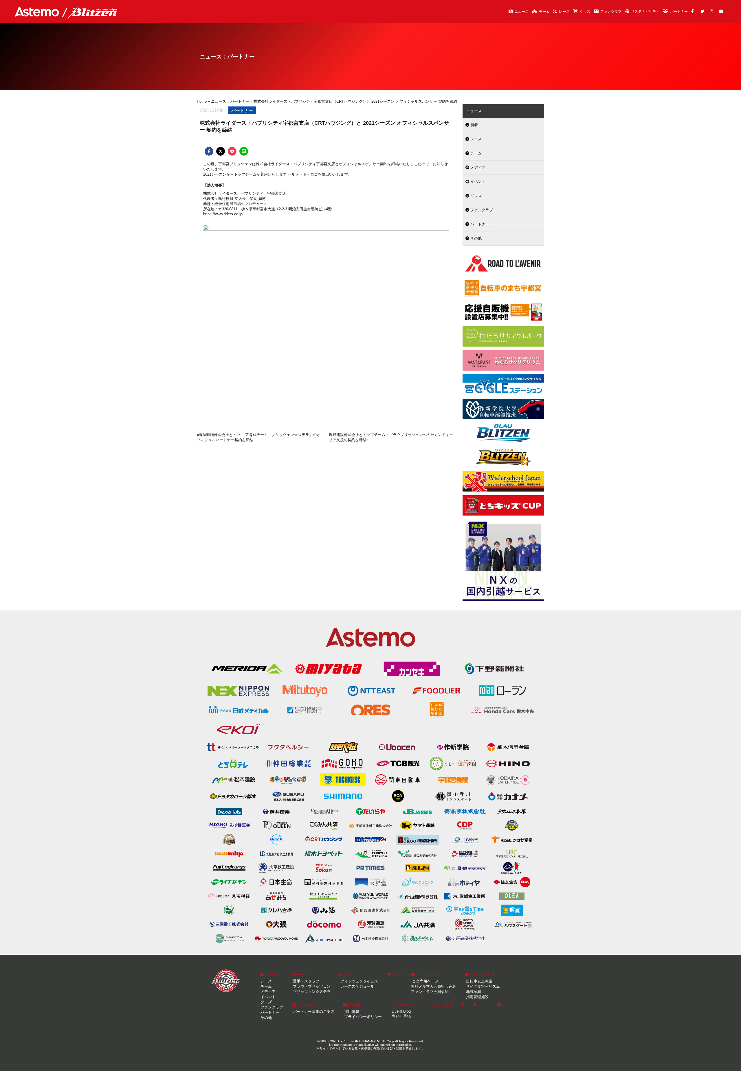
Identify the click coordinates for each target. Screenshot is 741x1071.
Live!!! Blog (400, 1011)
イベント (477, 181)
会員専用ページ (425, 981)
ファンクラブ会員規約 (430, 991)
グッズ (585, 12)
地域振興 (473, 991)
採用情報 (351, 1011)
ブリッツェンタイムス (358, 981)
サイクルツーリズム (482, 986)
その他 (475, 238)
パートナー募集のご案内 (313, 1011)
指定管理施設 (477, 997)
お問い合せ (443, 1005)
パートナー (679, 12)
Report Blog (400, 1015)
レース (564, 12)
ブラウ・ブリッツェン (311, 986)
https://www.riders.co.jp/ (223, 214)
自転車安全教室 (478, 981)
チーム (544, 12)
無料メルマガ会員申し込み (433, 986)
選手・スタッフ (305, 981)
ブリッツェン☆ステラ (311, 991)
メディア (477, 167)
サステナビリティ (645, 12)
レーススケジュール (356, 986)
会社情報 (353, 1005)
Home (202, 101)
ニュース (521, 12)
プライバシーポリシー (362, 1017)
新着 (473, 125)
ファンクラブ (611, 12)
